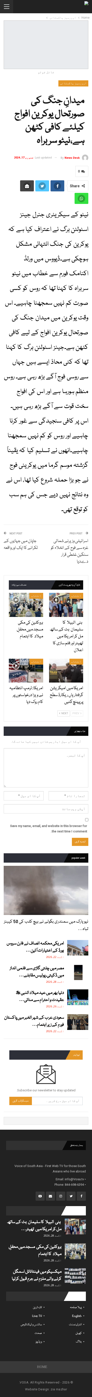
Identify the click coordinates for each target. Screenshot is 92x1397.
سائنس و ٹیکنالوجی (31, 1324)
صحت (38, 1333)
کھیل (79, 1333)
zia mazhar (59, 1389)
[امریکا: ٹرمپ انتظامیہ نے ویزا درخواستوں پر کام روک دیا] (26, 671)
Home (42, 1367)
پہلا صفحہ (76, 1307)
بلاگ (79, 1342)
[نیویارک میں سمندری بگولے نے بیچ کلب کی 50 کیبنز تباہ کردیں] (46, 890)
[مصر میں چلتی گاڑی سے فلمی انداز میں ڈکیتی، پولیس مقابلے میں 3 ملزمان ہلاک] (77, 973)
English (77, 1316)
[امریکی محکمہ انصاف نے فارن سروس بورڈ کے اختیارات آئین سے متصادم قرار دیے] (77, 948)
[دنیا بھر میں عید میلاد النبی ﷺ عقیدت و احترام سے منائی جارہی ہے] (77, 997)
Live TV (37, 1316)
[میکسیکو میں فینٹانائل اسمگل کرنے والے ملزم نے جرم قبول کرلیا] (75, 1276)
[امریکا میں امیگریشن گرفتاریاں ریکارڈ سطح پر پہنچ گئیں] (66, 671)
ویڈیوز (39, 1342)
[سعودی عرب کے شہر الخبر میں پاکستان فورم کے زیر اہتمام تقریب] (77, 1022)
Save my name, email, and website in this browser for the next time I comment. (48, 828)
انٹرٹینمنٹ (75, 1324)
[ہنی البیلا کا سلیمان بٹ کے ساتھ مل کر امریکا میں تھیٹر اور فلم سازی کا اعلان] (66, 605)
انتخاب (76, 596)
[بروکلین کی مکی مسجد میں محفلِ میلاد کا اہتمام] (26, 605)
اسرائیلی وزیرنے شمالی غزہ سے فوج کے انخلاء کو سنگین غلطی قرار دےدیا (69, 551)
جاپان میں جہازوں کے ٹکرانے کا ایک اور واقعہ (21, 544)
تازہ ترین (37, 1307)
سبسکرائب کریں (21, 1101)
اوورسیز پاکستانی (73, 83)
